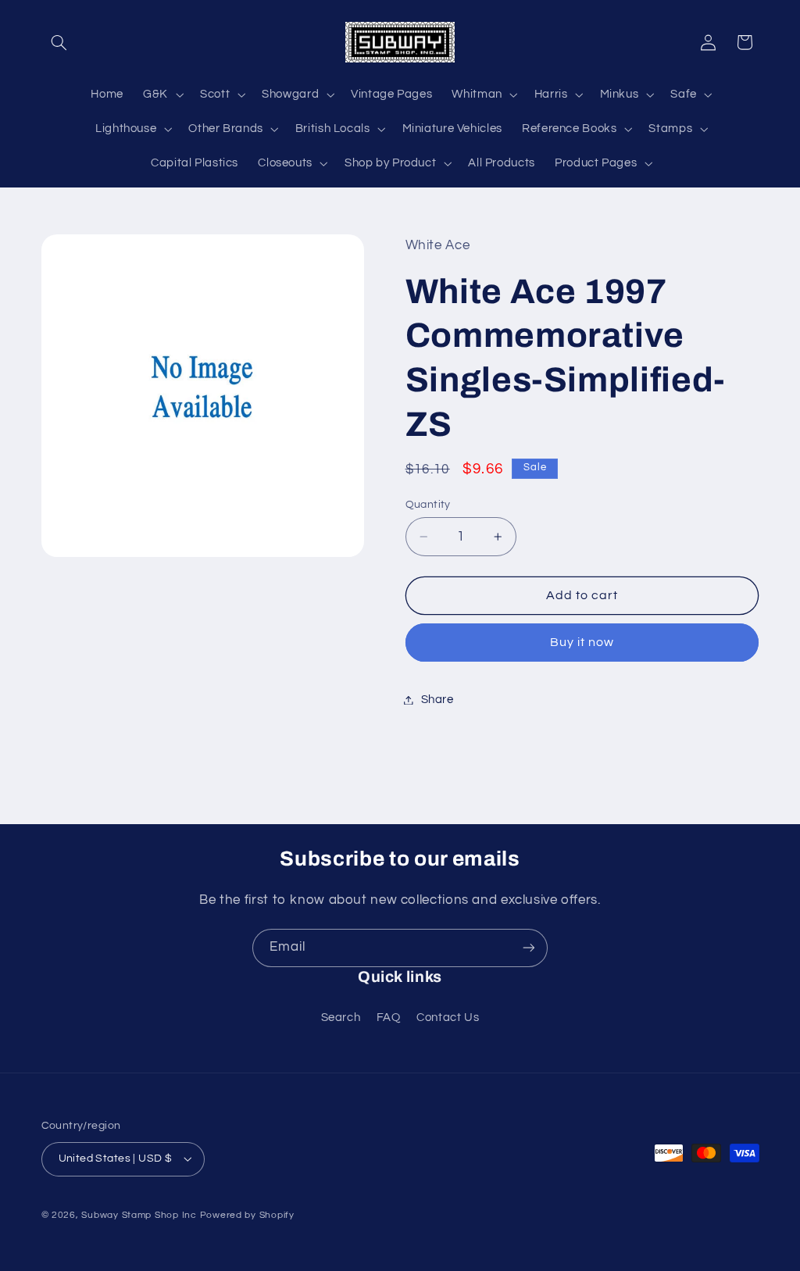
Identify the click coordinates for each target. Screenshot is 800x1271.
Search (341, 1017)
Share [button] (437, 699)
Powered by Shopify (247, 1215)
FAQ (389, 1017)
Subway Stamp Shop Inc (138, 1215)
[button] (59, 42)
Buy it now (582, 642)
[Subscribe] (529, 948)
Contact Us (447, 1017)
